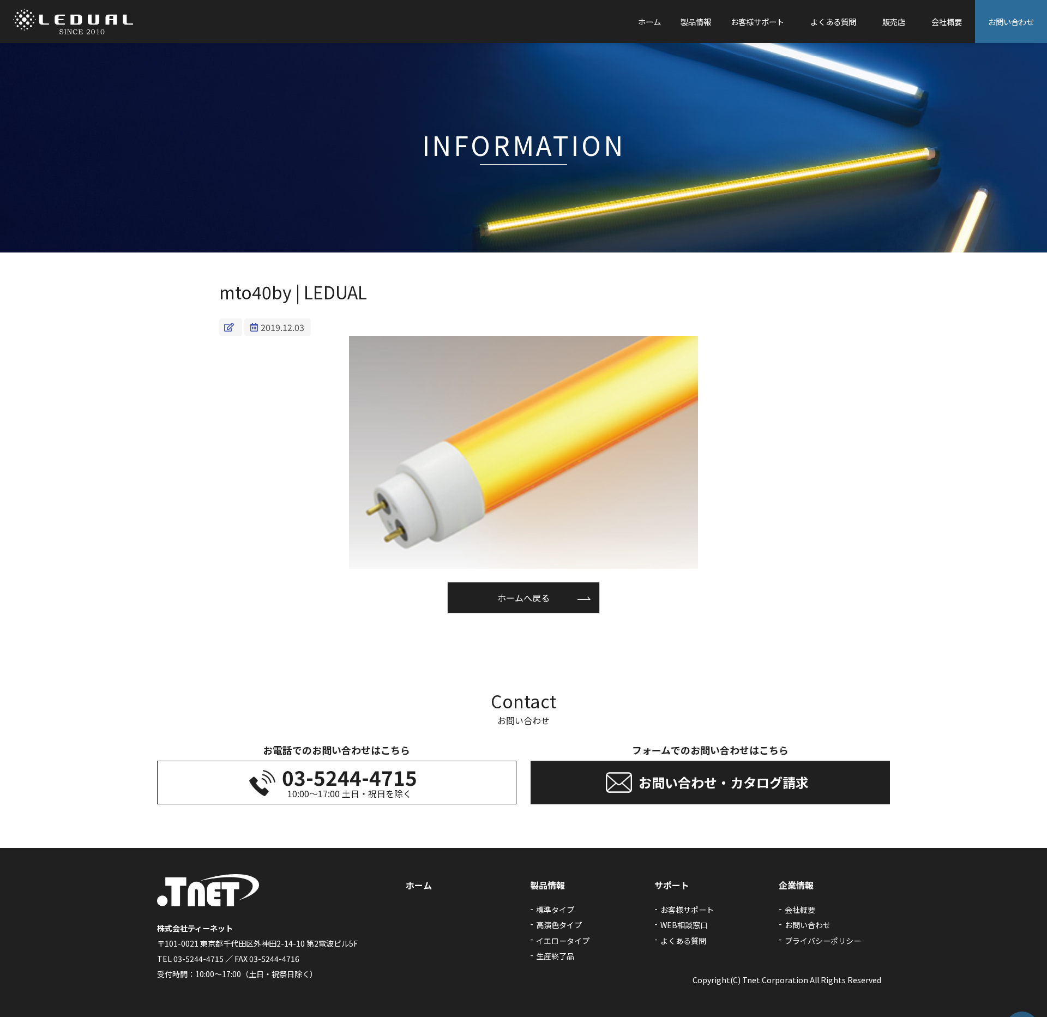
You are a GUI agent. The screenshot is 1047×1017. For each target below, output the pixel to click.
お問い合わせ (1011, 21)
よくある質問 (833, 21)
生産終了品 (555, 955)
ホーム (649, 21)
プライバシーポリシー (823, 940)
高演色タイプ (559, 924)
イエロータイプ (562, 940)
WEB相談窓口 (684, 924)
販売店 (893, 21)
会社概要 (946, 21)
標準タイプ (555, 909)
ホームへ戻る (523, 597)
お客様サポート (757, 21)
